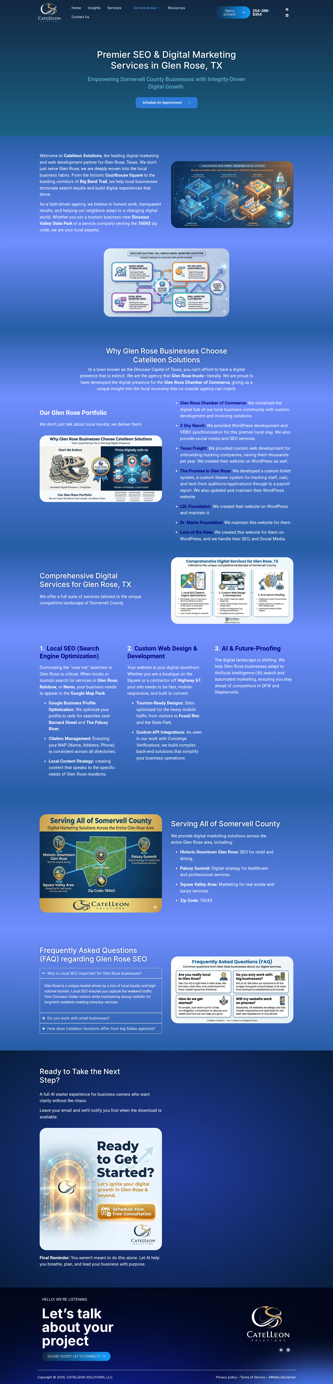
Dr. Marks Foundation (201, 522)
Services (114, 8)
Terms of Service (252, 1377)
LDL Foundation (195, 506)
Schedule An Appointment (162, 103)
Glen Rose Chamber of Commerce (213, 403)
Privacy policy (226, 1377)
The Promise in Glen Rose (205, 470)
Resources (176, 8)
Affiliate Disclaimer (282, 1377)
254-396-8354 (261, 12)
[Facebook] (287, 9)
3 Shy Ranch (192, 425)
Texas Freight (193, 448)
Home (76, 8)
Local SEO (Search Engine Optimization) (69, 652)
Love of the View (196, 532)
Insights (94, 8)
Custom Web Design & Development (162, 652)
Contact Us (80, 17)
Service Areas (144, 8)
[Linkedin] (287, 15)
